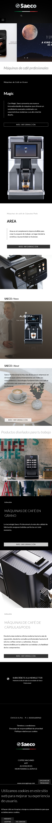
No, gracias (20, 822)
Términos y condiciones (26, 725)
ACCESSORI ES (26, 766)
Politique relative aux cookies (26, 731)
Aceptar (7, 822)
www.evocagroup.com (26, 783)
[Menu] (3, 20)
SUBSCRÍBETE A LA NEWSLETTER (27, 678)
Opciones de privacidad (44, 782)
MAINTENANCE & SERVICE (26, 769)
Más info (7, 819)
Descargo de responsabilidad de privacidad (26, 728)
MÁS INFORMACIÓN (26, 125)
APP (26, 763)
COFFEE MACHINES (26, 760)
